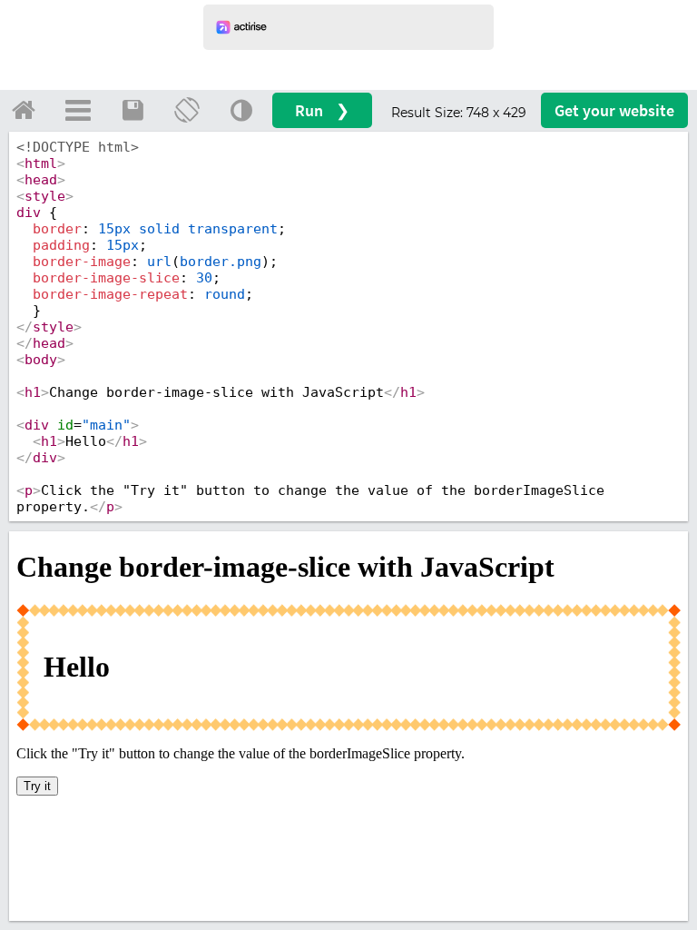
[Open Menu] (78, 110)
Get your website (614, 110)
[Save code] (132, 110)
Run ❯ (322, 110)
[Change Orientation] (187, 110)
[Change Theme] (241, 110)
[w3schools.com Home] (23, 110)
